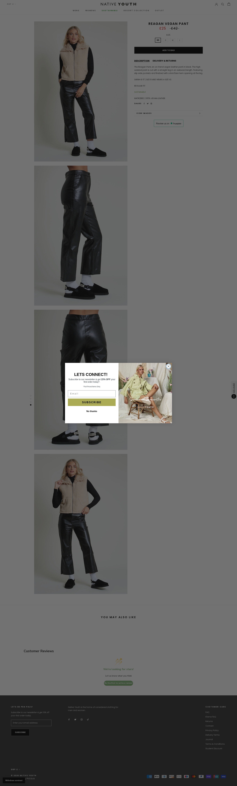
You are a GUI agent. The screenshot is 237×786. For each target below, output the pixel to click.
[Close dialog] (168, 366)
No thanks (91, 411)
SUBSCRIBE (91, 402)
